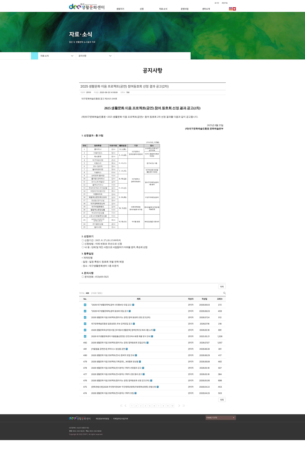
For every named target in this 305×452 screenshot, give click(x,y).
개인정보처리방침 (102, 419)
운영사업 (184, 9)
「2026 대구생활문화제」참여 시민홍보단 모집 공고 (111, 305)
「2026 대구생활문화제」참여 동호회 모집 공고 (109, 311)
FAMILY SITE (211, 418)
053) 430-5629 (78, 431)
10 (172, 406)
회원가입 (225, 3)
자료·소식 (163, 9)
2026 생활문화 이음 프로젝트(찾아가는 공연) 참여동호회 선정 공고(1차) (120, 380)
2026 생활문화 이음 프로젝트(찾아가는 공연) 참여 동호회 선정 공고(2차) (120, 317)
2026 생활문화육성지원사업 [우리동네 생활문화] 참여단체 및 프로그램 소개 (122, 330)
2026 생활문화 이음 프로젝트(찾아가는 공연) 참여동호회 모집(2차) (118, 342)
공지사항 (82, 56)
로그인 (217, 3)
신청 (142, 9)
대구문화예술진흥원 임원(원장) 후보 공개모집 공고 (111, 324)
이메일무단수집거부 (120, 419)
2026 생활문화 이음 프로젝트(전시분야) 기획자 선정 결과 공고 (116, 374)
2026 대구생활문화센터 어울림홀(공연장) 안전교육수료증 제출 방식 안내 (120, 336)
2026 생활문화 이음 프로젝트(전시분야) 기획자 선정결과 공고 (116, 368)
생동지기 (120, 9)
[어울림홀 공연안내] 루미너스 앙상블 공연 (108, 349)
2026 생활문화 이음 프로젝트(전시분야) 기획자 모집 (112, 393)
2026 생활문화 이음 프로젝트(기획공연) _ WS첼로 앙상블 (114, 361)
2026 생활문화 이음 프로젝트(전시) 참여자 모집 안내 (112, 355)
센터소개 (206, 9)
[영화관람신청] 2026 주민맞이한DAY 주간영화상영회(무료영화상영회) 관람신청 (123, 387)
